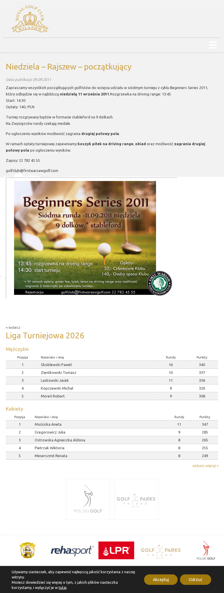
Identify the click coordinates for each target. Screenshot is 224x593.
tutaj (62, 587)
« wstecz (13, 327)
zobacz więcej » (205, 466)
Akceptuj (161, 579)
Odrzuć (195, 579)
